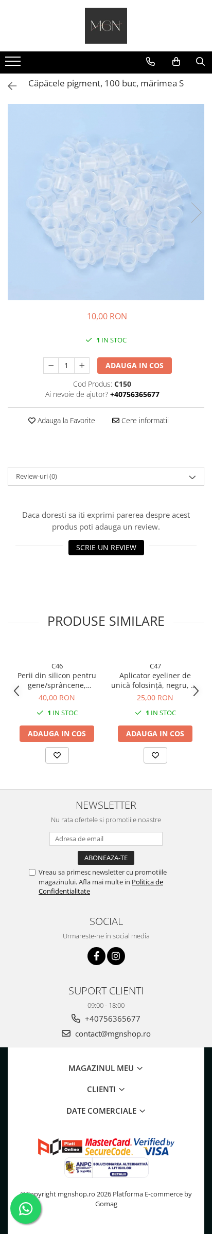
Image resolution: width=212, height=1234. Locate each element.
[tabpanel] (106, 202)
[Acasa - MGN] (106, 26)
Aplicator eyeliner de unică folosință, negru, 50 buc (155, 680)
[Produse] (14, 64)
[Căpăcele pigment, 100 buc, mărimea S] (106, 202)
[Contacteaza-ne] (150, 61)
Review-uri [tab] (36, 476)
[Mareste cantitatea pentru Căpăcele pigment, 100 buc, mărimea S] (82, 365)
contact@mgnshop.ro (112, 1033)
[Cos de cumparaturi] (176, 61)
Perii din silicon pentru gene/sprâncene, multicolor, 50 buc (56, 680)
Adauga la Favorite (65, 420)
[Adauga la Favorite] (57, 755)
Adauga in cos (134, 365)
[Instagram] (116, 956)
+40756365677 (111, 1018)
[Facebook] (96, 956)
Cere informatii (144, 420)
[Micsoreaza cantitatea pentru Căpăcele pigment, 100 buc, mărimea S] (51, 365)
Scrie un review (106, 547)
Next (196, 212)
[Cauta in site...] (200, 61)
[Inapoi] (7, 86)
